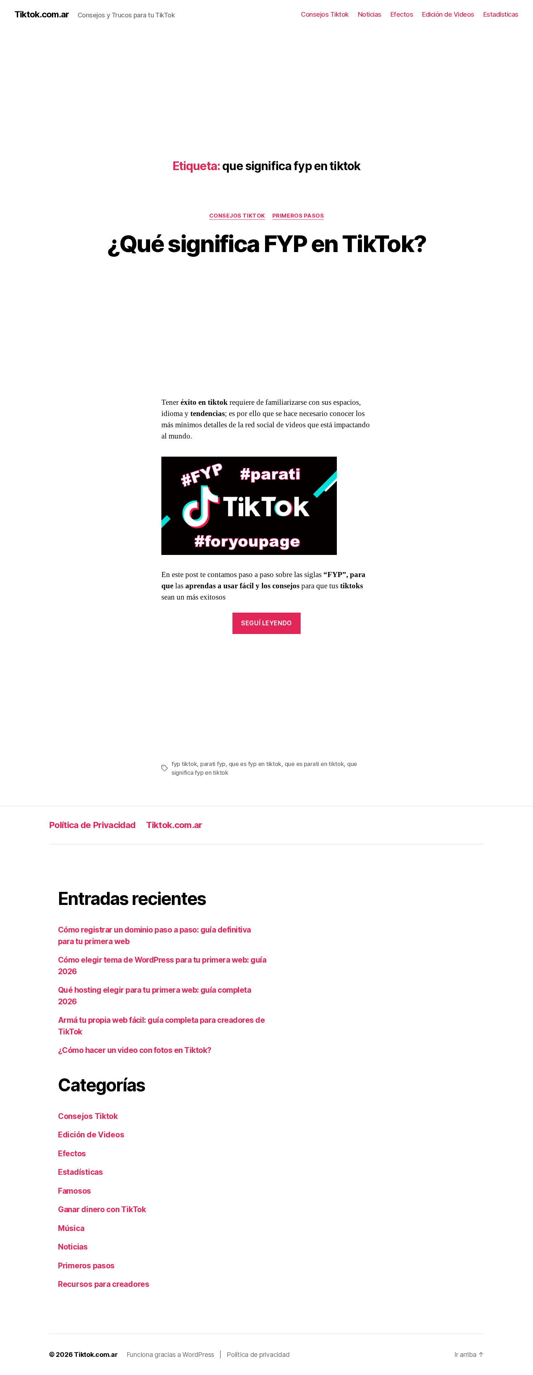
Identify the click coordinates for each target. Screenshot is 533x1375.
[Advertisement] (217, 80)
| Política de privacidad (254, 1354)
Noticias (369, 14)
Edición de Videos (448, 14)
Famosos (74, 1190)
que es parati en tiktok (314, 763)
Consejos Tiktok (325, 14)
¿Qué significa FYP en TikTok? (266, 244)
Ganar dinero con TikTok (102, 1209)
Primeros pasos (298, 216)
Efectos (402, 14)
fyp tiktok (184, 763)
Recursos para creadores (103, 1284)
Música (71, 1228)
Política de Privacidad (92, 825)
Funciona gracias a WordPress (171, 1354)
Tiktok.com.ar (42, 14)
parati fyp (213, 763)
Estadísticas (500, 14)
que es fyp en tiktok (255, 763)
